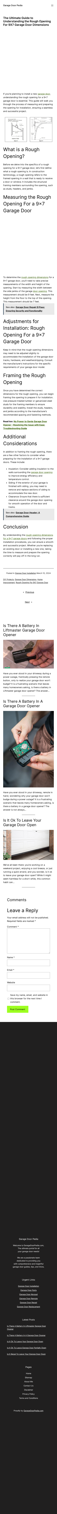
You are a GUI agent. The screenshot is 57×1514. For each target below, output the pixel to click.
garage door (44, 94)
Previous (29, 592)
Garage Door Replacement (28, 1306)
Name (11, 957)
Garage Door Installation (25, 573)
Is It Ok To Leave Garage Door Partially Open (26, 1348)
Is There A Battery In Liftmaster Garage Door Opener (24, 630)
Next (27, 602)
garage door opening (41, 472)
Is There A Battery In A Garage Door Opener (23, 703)
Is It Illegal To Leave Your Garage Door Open (26, 1354)
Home (28, 1373)
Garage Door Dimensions (25, 579)
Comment (13, 926)
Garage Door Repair (28, 1302)
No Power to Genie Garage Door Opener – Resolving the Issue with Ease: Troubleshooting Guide (25, 425)
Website (11, 982)
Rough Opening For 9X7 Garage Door (32, 582)
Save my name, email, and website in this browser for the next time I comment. (29, 998)
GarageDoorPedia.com (33, 1410)
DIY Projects (8, 579)
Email (10, 970)
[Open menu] (52, 5)
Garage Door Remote (28, 1298)
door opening (40, 291)
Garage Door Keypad (28, 1294)
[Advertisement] (28, 60)
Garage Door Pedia (12, 5)
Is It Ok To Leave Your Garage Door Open (22, 822)
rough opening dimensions (34, 277)
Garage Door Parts (28, 1290)
